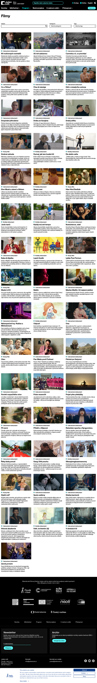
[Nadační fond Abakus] (58, 590)
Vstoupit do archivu (59, 640)
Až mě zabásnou (40, 53)
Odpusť (36, 323)
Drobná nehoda (7, 154)
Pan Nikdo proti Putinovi (43, 359)
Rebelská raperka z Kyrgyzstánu (79, 428)
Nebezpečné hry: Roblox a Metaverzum (12, 324)
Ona (67, 323)
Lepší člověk (38, 258)
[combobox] (48, 2)
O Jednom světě (52, 8)
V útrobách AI (71, 528)
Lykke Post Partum (73, 258)
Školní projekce (38, 8)
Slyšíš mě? (5, 495)
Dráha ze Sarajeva (40, 121)
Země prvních (7, 564)
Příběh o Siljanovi (40, 428)
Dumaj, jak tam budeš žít (43, 154)
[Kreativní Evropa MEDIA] (45, 602)
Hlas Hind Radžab (73, 189)
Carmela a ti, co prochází (76, 53)
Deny (84, 676)
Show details (23, 681)
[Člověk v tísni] (26, 590)
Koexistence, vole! (73, 224)
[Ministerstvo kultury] (43, 590)
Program (25, 8)
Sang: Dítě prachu (40, 461)
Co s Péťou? (6, 87)
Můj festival (14, 8)
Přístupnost (66, 8)
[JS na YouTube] (90, 660)
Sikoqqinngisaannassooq (76, 461)
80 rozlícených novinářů (11, 53)
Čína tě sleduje (39, 87)
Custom (83, 673)
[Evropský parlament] (81, 602)
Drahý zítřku (71, 121)
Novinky (4, 8)
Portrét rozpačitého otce (11, 394)
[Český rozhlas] (58, 612)
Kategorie (52, 23)
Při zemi (4, 428)
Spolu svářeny (39, 495)
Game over (38, 189)
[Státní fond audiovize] (28, 602)
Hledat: (3, 23)
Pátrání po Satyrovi (73, 359)
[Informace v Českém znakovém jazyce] (95, 3)
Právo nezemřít (39, 394)
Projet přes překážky (74, 394)
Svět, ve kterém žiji (41, 528)
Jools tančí (5, 224)
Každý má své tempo (42, 224)
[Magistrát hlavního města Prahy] (15, 602)
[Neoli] (65, 602)
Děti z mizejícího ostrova (76, 87)
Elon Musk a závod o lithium (12, 189)
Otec (3, 359)
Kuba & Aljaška (7, 258)
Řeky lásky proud (8, 461)
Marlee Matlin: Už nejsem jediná (79, 290)
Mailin (36, 290)
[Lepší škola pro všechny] (71, 590)
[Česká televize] (38, 612)
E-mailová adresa (8, 641)
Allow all (84, 670)
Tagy (75, 23)
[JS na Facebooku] (86, 660)
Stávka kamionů (72, 495)
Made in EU (6, 290)
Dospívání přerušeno (9, 121)
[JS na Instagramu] (94, 660)
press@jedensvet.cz (56, 661)
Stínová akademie (8, 528)
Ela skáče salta (72, 154)
